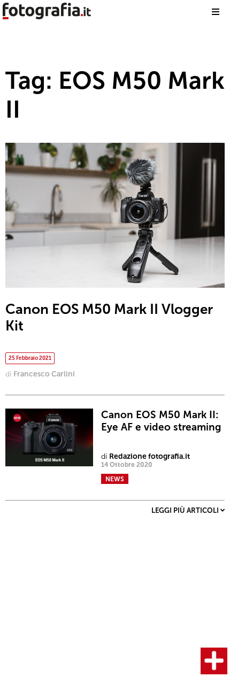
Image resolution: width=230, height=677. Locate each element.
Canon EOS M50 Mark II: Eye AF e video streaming (161, 421)
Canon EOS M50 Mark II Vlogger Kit (109, 317)
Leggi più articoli (185, 510)
